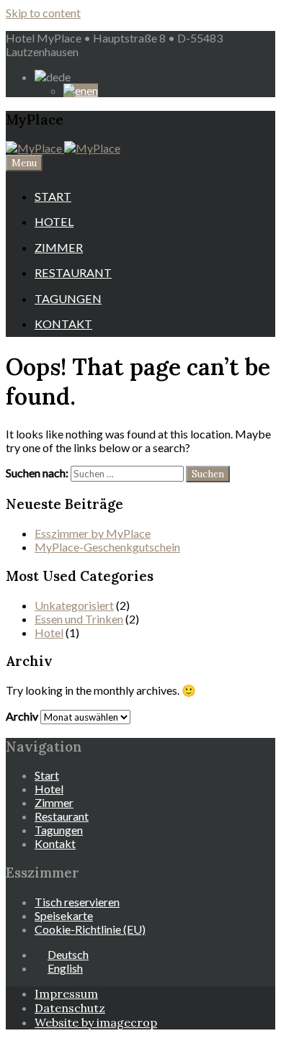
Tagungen (68, 298)
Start (53, 196)
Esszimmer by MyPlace (93, 533)
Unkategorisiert (74, 605)
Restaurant (73, 272)
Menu (24, 163)
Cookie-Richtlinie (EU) (90, 929)
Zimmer (59, 247)
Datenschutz (70, 1008)
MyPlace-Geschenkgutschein (107, 547)
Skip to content (43, 12)
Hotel (54, 221)
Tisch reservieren (77, 902)
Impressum (66, 993)
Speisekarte (64, 915)
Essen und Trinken (79, 619)
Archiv (22, 716)
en (92, 90)
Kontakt (63, 323)
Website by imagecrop (96, 1022)
